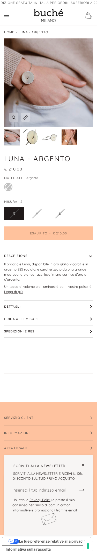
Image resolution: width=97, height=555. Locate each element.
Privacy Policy (40, 500)
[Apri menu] (12, 16)
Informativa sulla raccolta (28, 549)
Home (9, 32)
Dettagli (12, 306)
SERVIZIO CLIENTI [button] (19, 418)
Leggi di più (13, 292)
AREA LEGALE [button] (15, 448)
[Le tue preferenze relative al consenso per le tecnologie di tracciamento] (88, 546)
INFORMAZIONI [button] (17, 433)
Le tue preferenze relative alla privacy (52, 541)
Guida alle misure (21, 319)
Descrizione (15, 256)
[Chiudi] (85, 462)
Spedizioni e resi (19, 331)
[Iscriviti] (78, 490)
